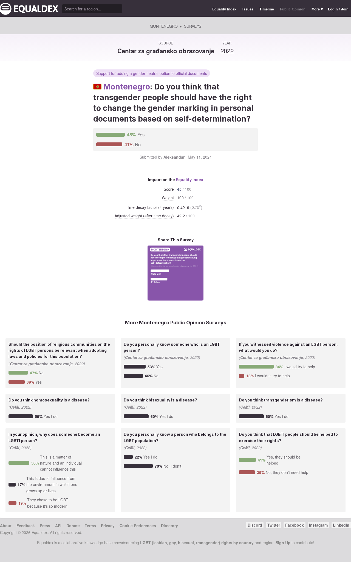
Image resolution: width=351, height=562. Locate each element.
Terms (90, 525)
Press (45, 525)
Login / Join (338, 9)
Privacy (108, 525)
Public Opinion (292, 9)
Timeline (266, 9)
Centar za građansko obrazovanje (165, 50)
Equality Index (224, 9)
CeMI (14, 407)
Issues (247, 9)
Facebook (294, 525)
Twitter (273, 525)
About (6, 525)
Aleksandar (174, 157)
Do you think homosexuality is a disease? (49, 400)
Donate (73, 525)
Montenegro (126, 86)
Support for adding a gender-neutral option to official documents (151, 73)
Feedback (25, 525)
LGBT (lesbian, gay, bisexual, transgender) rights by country (197, 542)
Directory (169, 525)
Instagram (318, 525)
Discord (255, 525)
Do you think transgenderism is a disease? (281, 400)
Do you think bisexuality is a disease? (160, 400)
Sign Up (283, 542)
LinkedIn (341, 525)
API (58, 525)
